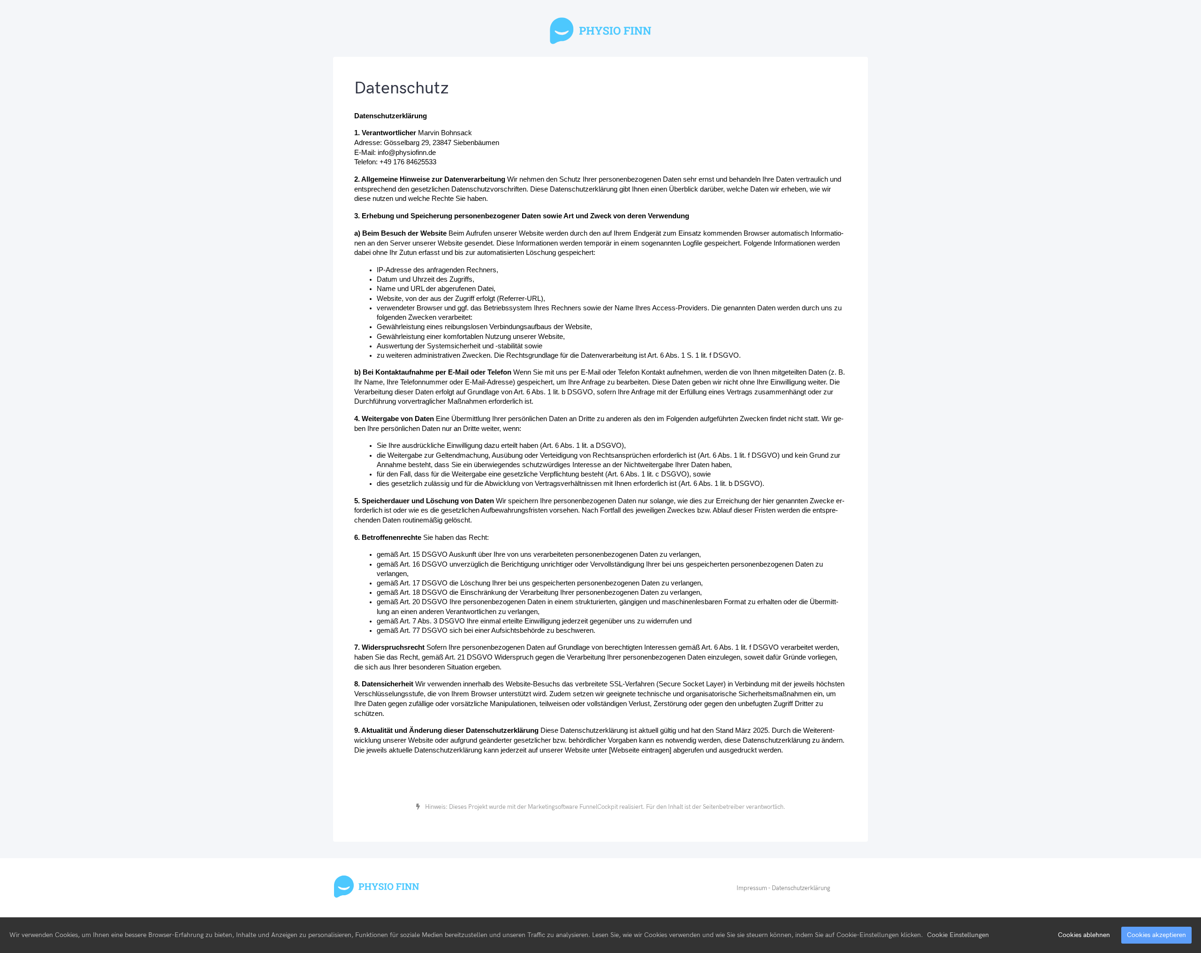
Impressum (752, 888)
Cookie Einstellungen (958, 935)
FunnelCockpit (598, 807)
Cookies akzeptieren (1156, 935)
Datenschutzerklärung (801, 888)
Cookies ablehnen (1084, 935)
